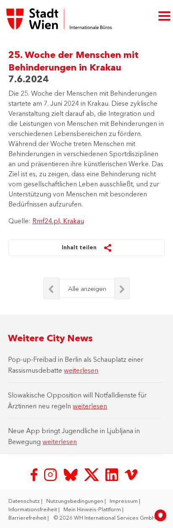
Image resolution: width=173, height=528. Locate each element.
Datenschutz (24, 500)
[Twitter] (92, 474)
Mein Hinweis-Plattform (92, 509)
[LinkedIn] (112, 474)
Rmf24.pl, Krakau (58, 221)
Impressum (124, 500)
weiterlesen (81, 370)
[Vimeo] (131, 474)
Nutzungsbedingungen (75, 500)
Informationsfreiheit (33, 509)
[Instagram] (51, 474)
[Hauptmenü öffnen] (164, 15)
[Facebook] (35, 474)
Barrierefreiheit (27, 517)
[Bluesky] (71, 474)
